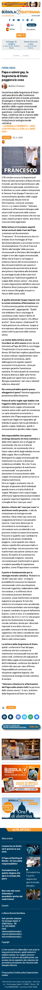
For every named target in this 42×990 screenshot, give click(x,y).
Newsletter (30, 29)
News (12, 25)
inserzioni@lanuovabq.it (11, 936)
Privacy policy (7, 972)
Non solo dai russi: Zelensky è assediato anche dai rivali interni (12, 894)
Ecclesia (26, 56)
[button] (21, 35)
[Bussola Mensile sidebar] (21, 779)
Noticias (12, 29)
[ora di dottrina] (21, 808)
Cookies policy (20, 972)
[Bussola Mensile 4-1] (21, 749)
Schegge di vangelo (11, 42)
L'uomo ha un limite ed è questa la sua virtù (12, 849)
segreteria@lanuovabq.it (12, 934)
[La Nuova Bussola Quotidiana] (21, 12)
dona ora (31, 25)
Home (17, 56)
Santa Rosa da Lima (30, 42)
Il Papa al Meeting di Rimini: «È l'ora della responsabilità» (12, 861)
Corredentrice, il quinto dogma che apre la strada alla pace (11, 874)
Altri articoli (22, 829)
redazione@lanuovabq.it (11, 931)
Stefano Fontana (16, 85)
